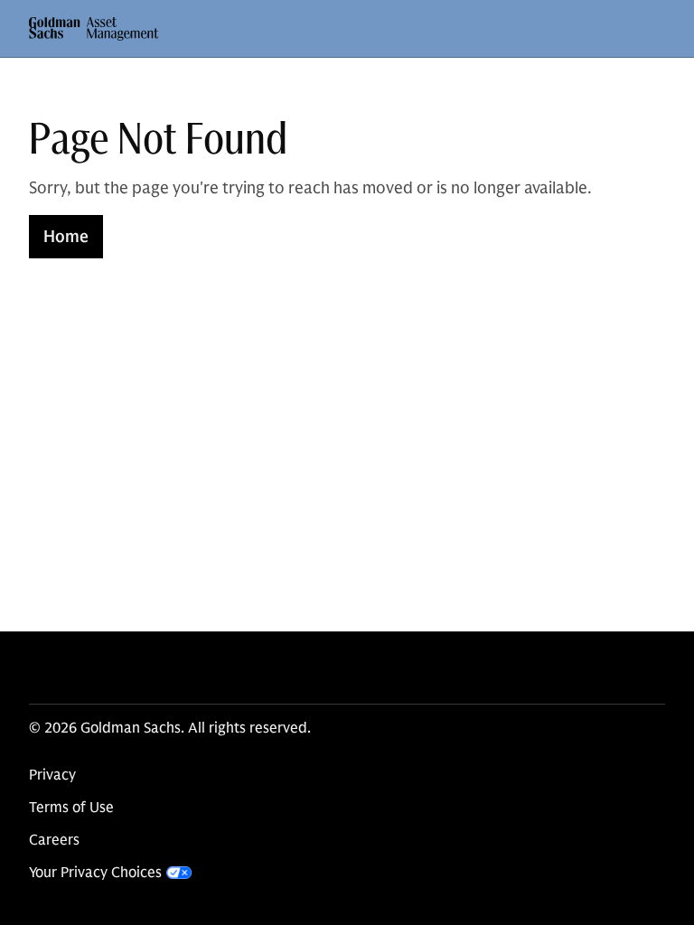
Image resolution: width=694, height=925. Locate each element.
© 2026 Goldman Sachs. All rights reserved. (170, 728)
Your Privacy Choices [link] (95, 873)
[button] (94, 29)
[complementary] (110, 873)
